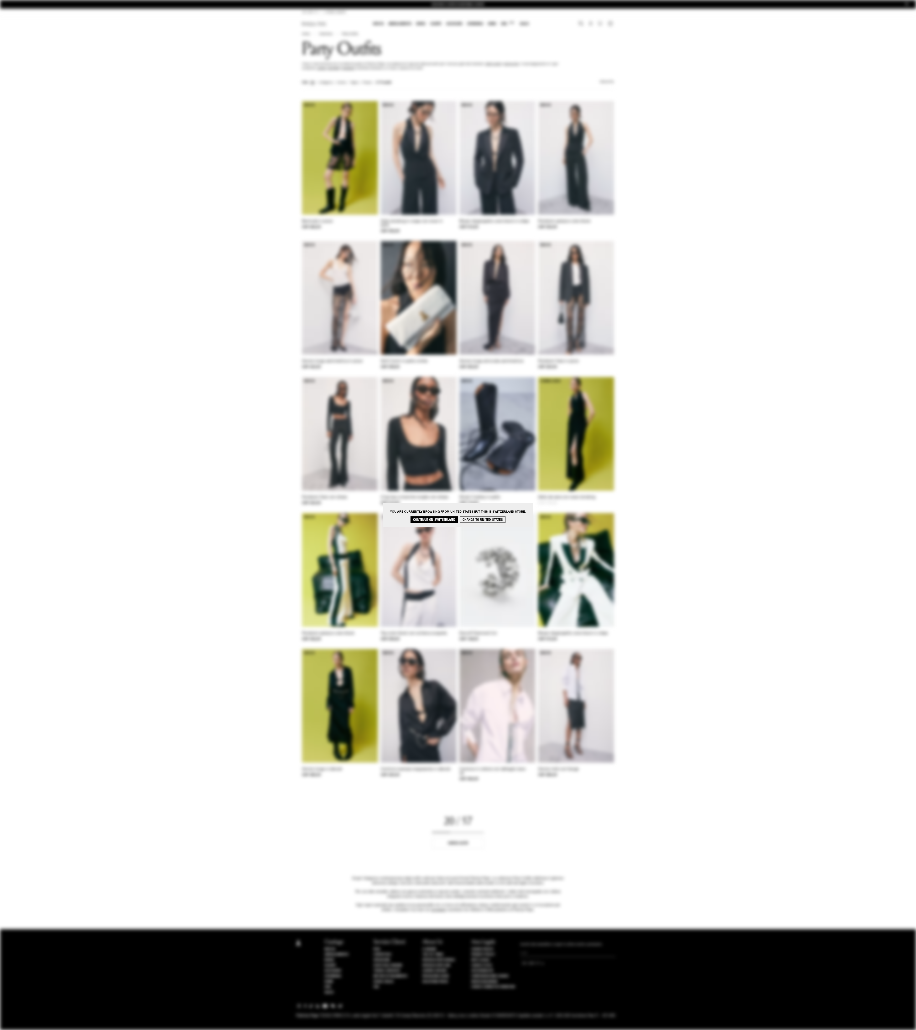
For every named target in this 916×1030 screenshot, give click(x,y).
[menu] (451, 24)
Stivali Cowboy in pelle (479, 497)
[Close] (907, 4)
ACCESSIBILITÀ (482, 970)
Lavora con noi (434, 970)
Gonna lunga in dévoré (322, 769)
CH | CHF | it (310, 12)
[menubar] (451, 24)
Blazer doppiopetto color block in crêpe (494, 221)
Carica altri (458, 843)
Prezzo (367, 82)
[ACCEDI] (590, 24)
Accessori (454, 23)
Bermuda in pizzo (317, 221)
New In (378, 23)
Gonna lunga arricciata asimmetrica (491, 361)
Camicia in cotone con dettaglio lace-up (493, 771)
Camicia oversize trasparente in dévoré (415, 769)
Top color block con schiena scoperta (414, 633)
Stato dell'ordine (388, 965)
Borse (421, 23)
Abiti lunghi (493, 64)
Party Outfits (350, 34)
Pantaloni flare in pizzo (558, 361)
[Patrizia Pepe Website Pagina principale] (314, 23)
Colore (341, 82)
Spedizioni (382, 960)
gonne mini (511, 64)
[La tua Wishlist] (600, 24)
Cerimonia (475, 23)
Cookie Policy (482, 949)
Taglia (354, 82)
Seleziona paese (435, 981)
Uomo (492, 23)
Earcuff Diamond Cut (478, 633)
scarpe (321, 68)
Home (306, 34)
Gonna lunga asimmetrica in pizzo (332, 361)
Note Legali (480, 960)
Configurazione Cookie (490, 976)
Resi (377, 949)
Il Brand (429, 949)
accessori (348, 68)
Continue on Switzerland (434, 519)
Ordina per (607, 82)
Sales (524, 23)
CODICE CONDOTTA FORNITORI (493, 987)
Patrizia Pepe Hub (436, 965)
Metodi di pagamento (390, 976)
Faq (376, 987)
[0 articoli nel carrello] (611, 24)
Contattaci (382, 954)
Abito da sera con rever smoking (566, 497)
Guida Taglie (384, 981)
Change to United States (483, 519)
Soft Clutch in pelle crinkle (404, 361)
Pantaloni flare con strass (324, 497)
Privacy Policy (483, 954)
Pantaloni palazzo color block (564, 221)
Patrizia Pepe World (438, 960)
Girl (507, 23)
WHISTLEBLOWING (484, 981)
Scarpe (436, 23)
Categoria (325, 82)
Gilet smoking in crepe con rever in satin (412, 223)
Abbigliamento (399, 23)
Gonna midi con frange (558, 769)
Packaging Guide (435, 976)
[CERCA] (580, 24)
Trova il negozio (387, 970)
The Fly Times (432, 954)
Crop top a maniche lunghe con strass (414, 497)
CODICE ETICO (481, 965)
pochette (333, 68)
